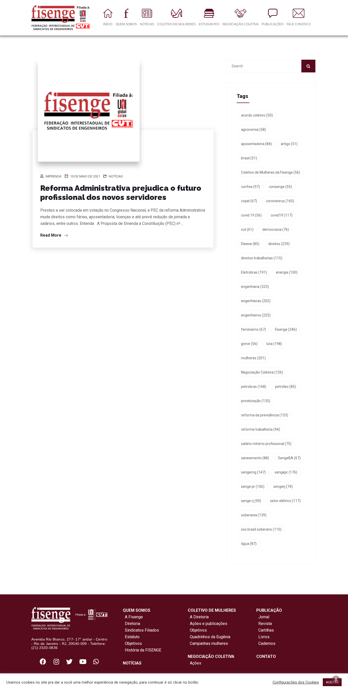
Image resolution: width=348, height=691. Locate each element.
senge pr (252, 486)
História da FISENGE (142, 650)
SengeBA (289, 458)
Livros (264, 636)
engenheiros (256, 315)
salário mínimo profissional (266, 444)
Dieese (250, 244)
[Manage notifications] (336, 680)
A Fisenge (133, 617)
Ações (194, 663)
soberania (253, 515)
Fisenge (286, 329)
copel (249, 201)
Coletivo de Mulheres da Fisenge (270, 172)
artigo (289, 144)
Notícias (116, 176)
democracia (275, 229)
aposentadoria (256, 144)
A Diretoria (198, 617)
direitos (279, 244)
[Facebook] (43, 661)
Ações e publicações (207, 623)
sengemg (253, 472)
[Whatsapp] (96, 661)
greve (249, 344)
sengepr (286, 472)
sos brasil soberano (261, 529)
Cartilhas (266, 630)
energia (287, 272)
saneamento (255, 458)
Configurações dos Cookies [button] (296, 682)
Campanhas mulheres (208, 643)
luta (274, 344)
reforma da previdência (264, 415)
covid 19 (251, 215)
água (249, 544)
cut (247, 229)
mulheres (253, 358)
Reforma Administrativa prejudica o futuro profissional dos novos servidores (120, 193)
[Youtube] (82, 661)
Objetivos (132, 643)
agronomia (253, 129)
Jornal (263, 617)
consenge (280, 187)
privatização (255, 401)
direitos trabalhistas (261, 258)
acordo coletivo (257, 115)
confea (250, 187)
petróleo (285, 387)
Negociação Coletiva (262, 372)
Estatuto (131, 636)
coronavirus (280, 201)
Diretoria (131, 623)
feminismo (253, 329)
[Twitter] (69, 661)
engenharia (255, 287)
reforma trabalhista (260, 429)
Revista (265, 623)
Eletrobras (254, 272)
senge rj (251, 501)
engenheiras (256, 301)
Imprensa (53, 176)
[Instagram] (56, 661)
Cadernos (266, 643)
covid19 (281, 215)
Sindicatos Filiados (141, 630)
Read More (51, 235)
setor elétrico (285, 501)
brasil (249, 158)
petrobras (253, 387)
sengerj (283, 486)
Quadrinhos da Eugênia (209, 636)
